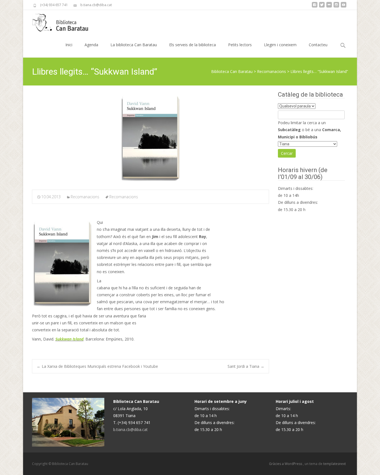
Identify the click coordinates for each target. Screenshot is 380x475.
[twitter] (322, 6)
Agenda (91, 44)
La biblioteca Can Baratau (133, 44)
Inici (68, 44)
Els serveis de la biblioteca (192, 44)
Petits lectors (240, 44)
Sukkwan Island (69, 339)
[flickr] (329, 6)
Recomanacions (271, 71)
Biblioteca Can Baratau (232, 71)
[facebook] (314, 6)
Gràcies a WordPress (286, 463)
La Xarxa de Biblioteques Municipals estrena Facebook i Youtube (97, 366)
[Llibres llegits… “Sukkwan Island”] (150, 137)
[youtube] (343, 6)
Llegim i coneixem (280, 44)
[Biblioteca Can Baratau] (63, 21)
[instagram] (336, 6)
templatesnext (334, 463)
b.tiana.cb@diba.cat (130, 429)
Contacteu (318, 44)
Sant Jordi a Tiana (246, 366)
